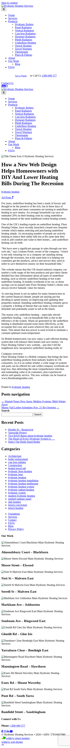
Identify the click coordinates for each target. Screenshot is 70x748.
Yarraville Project (17, 432)
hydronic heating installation (23, 480)
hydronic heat (15, 474)
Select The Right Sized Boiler (24, 441)
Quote (11, 15)
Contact (12, 519)
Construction (15, 465)
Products (13, 21)
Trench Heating (23, 45)
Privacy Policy (16, 529)
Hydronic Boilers (24, 24)
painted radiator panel (19, 498)
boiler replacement (18, 459)
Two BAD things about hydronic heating (30, 435)
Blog (17, 64)
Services (12, 18)
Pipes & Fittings (23, 54)
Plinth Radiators (23, 39)
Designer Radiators (25, 36)
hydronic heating (10, 191)
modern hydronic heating (21, 495)
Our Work (13, 61)
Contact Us (7, 83)
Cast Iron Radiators (25, 33)
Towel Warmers (23, 48)
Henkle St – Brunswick (20, 429)
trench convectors (17, 505)
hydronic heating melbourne (23, 483)
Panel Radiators (23, 27)
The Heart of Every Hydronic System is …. (31, 438)
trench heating (15, 508)
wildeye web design (12, 742)
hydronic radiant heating (21, 489)
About (11, 58)
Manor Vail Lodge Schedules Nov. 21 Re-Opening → (30, 407)
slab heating (14, 501)
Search (5, 410)
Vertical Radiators (24, 30)
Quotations (14, 513)
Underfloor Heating (25, 42)
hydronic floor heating (20, 471)
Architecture (14, 456)
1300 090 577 (49, 75)
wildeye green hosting (18, 738)
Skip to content (9, 2)
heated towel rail (17, 468)
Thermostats (21, 51)
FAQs (11, 67)
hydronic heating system (21, 486)
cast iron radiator (17, 462)
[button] (2, 731)
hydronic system (17, 492)
